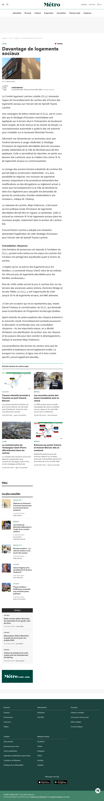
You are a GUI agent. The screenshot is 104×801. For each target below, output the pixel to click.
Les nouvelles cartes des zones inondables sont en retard (46, 398)
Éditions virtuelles (77, 712)
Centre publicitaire (10, 751)
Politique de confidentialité (13, 765)
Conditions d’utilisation (12, 760)
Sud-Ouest (16, 583)
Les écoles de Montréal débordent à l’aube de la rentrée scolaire (22, 528)
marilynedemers (17, 87)
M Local (28, 13)
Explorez (87, 13)
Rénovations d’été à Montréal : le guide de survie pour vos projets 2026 (16, 637)
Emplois (7, 712)
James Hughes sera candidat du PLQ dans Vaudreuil (22, 569)
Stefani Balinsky (17, 515)
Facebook (40, 741)
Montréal (37, 392)
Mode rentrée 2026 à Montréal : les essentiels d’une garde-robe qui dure (17, 620)
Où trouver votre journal (79, 717)
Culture (38, 13)
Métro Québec (76, 722)
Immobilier (61, 13)
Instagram (41, 751)
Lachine (16, 38)
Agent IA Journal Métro (20, 415)
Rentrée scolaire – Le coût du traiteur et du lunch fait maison (22, 550)
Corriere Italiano (77, 726)
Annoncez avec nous (11, 746)
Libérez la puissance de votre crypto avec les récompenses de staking (16, 654)
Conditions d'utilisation (56, 797)
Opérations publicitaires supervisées (17, 755)
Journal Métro (20, 626)
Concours (7, 722)
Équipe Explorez (20, 661)
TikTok (39, 755)
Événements (8, 717)
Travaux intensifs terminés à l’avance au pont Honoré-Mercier (16, 398)
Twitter (39, 746)
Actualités (17, 13)
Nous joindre (8, 741)
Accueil (4, 38)
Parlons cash (74, 13)
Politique (16, 564)
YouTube (40, 760)
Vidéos (6, 726)
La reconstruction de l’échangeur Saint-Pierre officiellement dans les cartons (14, 448)
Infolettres (41, 712)
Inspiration (48, 13)
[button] (2, 4)
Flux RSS (40, 717)
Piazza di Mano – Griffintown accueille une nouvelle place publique (21, 590)
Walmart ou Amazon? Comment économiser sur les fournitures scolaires (22, 506)
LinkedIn (40, 765)
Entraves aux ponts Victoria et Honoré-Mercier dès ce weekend (47, 447)
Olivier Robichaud (52, 415)
